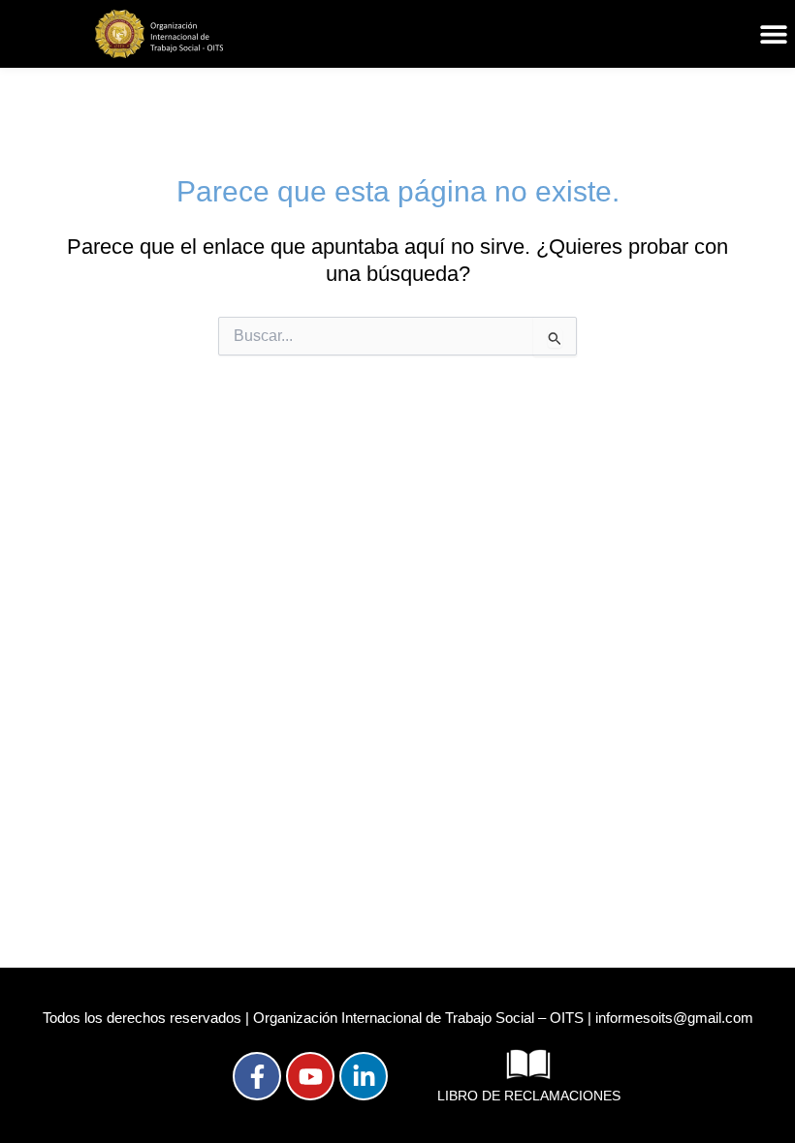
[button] (773, 34)
